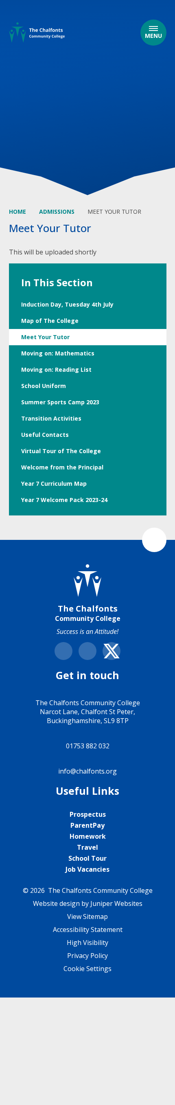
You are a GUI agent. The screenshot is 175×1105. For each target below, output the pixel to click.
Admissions (56, 211)
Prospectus (88, 814)
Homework (88, 836)
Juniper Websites (116, 903)
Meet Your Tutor (114, 211)
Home (17, 211)
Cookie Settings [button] (87, 968)
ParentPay (87, 825)
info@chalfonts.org (87, 771)
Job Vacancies (87, 869)
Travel (87, 847)
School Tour (87, 858)
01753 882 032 (87, 745)
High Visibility (87, 942)
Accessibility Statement (87, 929)
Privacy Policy (87, 955)
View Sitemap (87, 916)
